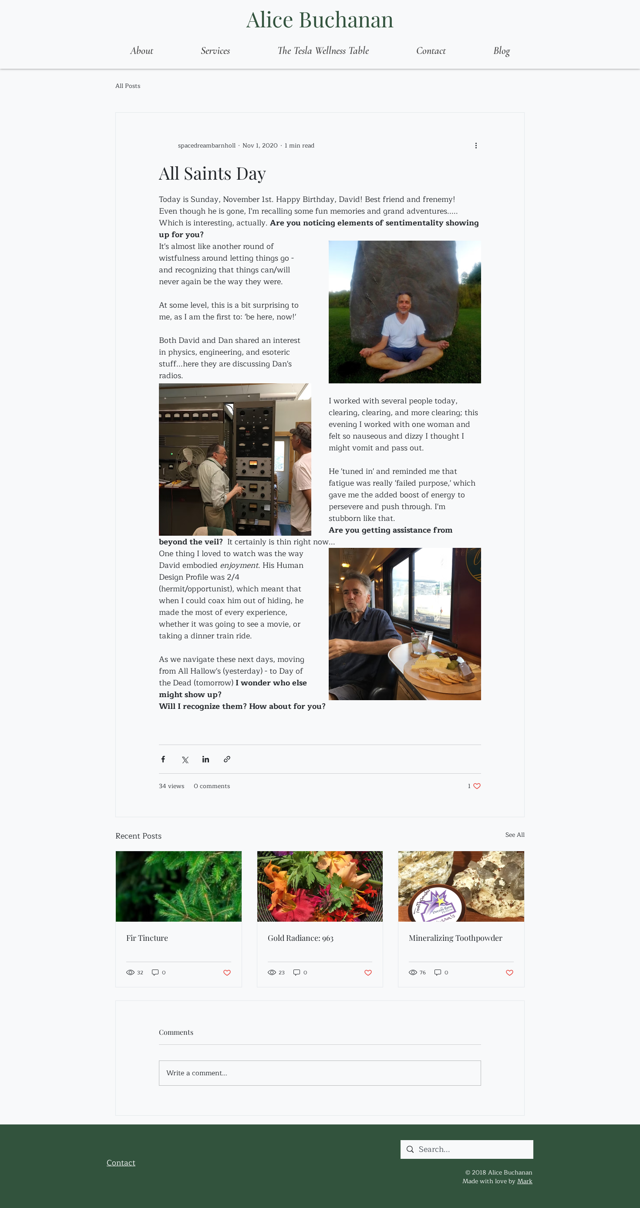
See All (515, 835)
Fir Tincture (147, 938)
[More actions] (476, 146)
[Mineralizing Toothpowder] (461, 886)
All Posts (127, 86)
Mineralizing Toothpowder (455, 938)
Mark (524, 1181)
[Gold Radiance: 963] (320, 886)
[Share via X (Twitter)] (184, 759)
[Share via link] (227, 759)
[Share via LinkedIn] (206, 759)
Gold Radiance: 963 (300, 938)
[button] (215, 51)
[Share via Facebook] (163, 759)
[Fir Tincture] (179, 886)
